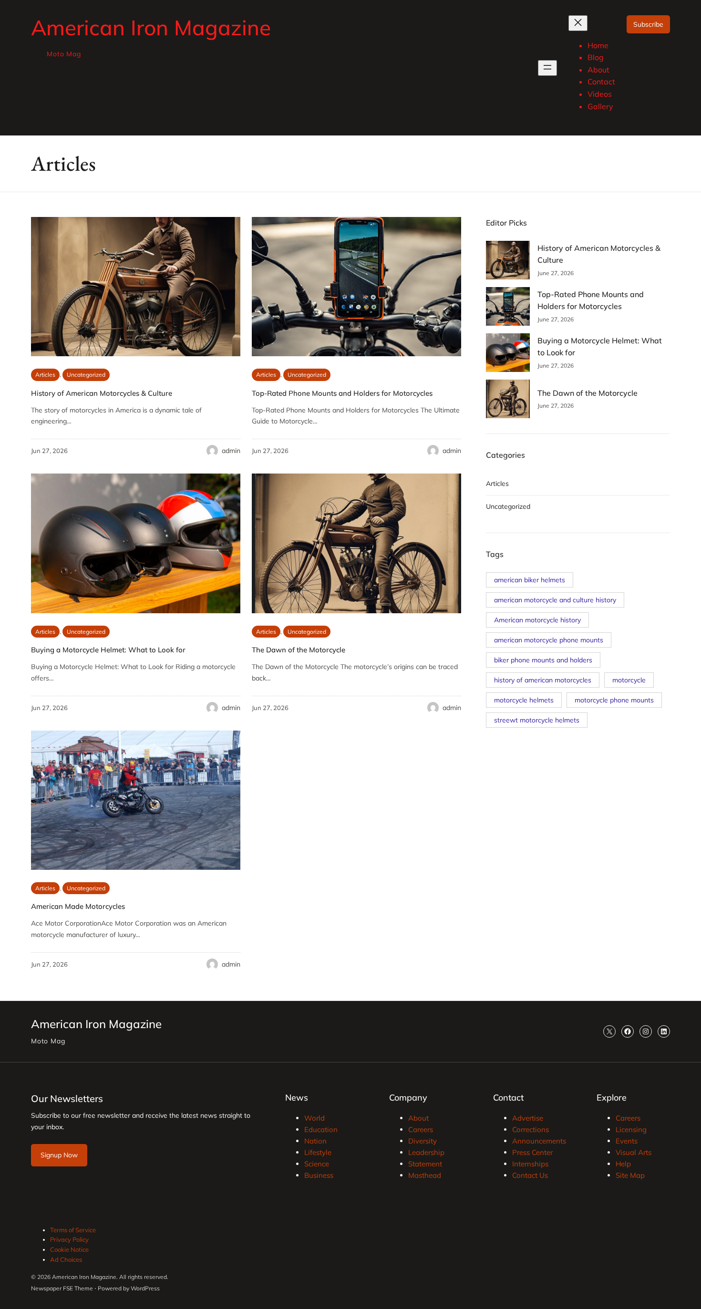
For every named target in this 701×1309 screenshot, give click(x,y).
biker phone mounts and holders (543, 660)
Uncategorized (86, 374)
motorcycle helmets (524, 700)
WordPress (145, 1288)
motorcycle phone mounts (614, 700)
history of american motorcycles (542, 680)
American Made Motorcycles (78, 906)
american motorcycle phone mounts (548, 640)
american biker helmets (529, 580)
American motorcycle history (537, 620)
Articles (45, 374)
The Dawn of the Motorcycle (298, 649)
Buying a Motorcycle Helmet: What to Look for (108, 649)
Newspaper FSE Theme (62, 1288)
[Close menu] (578, 23)
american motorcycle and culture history (555, 600)
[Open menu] (547, 68)
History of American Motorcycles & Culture (101, 393)
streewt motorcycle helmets (536, 720)
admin (231, 450)
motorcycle (629, 680)
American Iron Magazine (151, 27)
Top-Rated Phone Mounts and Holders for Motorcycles (342, 393)
